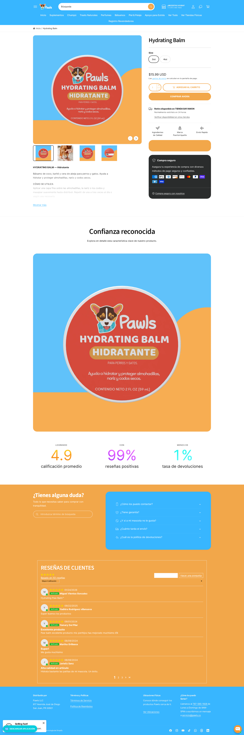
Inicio (38, 28)
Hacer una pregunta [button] (191, 575)
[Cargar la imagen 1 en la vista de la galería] (43, 153)
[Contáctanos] (200, 6)
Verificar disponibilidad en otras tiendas (172, 117)
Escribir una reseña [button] (166, 575)
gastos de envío (159, 78)
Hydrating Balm (50, 28)
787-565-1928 (200, 703)
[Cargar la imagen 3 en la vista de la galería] (87, 153)
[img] (57, 589)
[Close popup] (239, 698)
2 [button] (118, 677)
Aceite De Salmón (227, 708)
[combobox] (106, 6)
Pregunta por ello (232, 718)
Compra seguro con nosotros (170, 193)
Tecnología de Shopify (53, 730)
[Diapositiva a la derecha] (136, 138)
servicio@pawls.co (191, 715)
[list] (122, 456)
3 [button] (122, 677)
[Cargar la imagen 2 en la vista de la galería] (65, 153)
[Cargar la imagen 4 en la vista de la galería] (109, 153)
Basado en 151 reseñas (53, 577)
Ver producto (216, 718)
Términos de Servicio (81, 700)
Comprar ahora (179, 96)
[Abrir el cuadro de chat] (238, 729)
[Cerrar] (43, 723)
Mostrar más (39, 204)
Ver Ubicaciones (151, 712)
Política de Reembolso (81, 706)
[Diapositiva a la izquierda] (130, 138)
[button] (35, 6)
